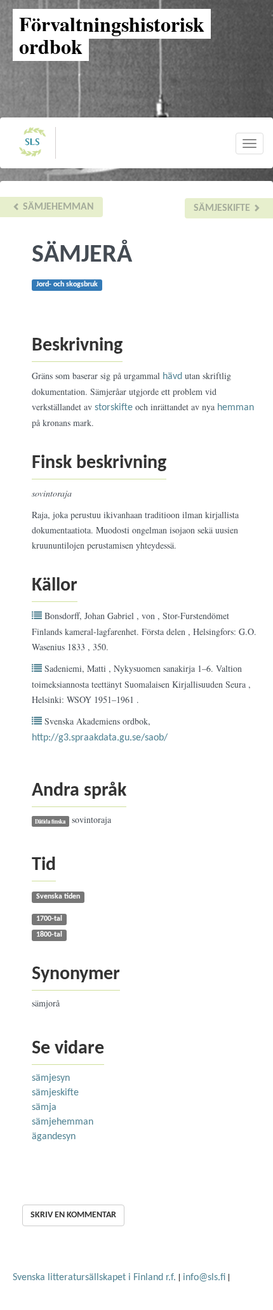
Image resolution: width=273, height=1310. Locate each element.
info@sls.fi (204, 1278)
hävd (172, 376)
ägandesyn (54, 1137)
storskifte (114, 408)
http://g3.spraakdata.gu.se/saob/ (100, 738)
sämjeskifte (223, 208)
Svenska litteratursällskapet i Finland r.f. (94, 1278)
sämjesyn (51, 1078)
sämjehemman (57, 207)
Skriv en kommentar (73, 1215)
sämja (44, 1107)
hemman (235, 408)
